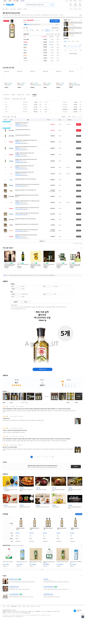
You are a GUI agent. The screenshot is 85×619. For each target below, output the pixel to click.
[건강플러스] (5, 1)
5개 (32, 30)
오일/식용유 (19, 9)
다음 (52, 456)
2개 (46, 102)
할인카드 (73, 116)
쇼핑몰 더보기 (41, 241)
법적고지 (19, 606)
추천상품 (34, 94)
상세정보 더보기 (42, 369)
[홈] (3, 9)
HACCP (23, 296)
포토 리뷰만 (23, 402)
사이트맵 (38, 606)
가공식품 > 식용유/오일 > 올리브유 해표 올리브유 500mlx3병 (15, 430)
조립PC (16, 0)
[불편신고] (83, 614)
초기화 (81, 116)
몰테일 (71, 0)
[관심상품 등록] (8, 559)
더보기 (81, 15)
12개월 (77, 41)
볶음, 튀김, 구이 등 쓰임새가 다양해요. (10, 447)
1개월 (65, 41)
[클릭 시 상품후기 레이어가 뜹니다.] (6, 396)
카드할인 (55, 34)
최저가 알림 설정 (74, 53)
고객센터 (23, 606)
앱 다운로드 (79, 611)
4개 (27, 30)
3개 (6, 104)
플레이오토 (75, 0)
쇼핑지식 (9, 0)
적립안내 (56, 24)
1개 (5, 102)
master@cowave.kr (26, 612)
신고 (16, 131)
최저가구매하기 (78, 124)
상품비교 (10, 559)
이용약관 (8, 606)
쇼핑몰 (69, 116)
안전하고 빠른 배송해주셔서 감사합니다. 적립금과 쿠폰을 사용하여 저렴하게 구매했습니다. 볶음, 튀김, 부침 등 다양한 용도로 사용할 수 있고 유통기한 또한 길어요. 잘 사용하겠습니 (37, 438)
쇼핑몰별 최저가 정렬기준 (30, 34)
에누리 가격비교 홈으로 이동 (10, 4)
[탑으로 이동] (83, 617)
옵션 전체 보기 (55, 27)
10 (49, 456)
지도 (22, 0)
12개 (52, 30)
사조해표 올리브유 (6, 418)
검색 (52, 5)
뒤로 (24, 29)
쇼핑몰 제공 (16, 301)
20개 (57, 30)
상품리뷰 (20, 94)
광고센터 (28, 606)
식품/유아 (6, 9)
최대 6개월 (68, 124)
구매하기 (78, 135)
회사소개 (4, 606)
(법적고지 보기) (52, 275)
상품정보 (13, 94)
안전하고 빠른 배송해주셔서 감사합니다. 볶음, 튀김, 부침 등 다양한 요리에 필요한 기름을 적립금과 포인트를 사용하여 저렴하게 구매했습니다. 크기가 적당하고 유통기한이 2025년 (37, 408)
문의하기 (76, 466)
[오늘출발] (63, 116)
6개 (37, 30)
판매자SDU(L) (33, 606)
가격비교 (6, 94)
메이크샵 (80, 0)
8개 (42, 30)
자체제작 (25, 301)
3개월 (69, 41)
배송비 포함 (48, 34)
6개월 (73, 41)
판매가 (48, 119)
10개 (47, 30)
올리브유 (25, 9)
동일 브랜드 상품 (78, 514)
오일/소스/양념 (12, 9)
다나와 (67, 0)
